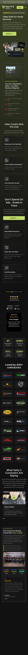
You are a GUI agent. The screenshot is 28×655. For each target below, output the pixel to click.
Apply (19, 7)
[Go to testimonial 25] (14, 519)
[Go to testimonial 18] (20, 518)
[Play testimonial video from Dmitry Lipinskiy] (14, 498)
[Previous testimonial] (3, 502)
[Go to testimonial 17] (19, 518)
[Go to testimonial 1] (3, 518)
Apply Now (8, 33)
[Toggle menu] (25, 7)
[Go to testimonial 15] (17, 518)
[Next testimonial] (24, 502)
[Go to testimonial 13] (15, 518)
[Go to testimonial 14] (16, 518)
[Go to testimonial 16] (18, 518)
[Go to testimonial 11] (13, 518)
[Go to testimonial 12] (14, 518)
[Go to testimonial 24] (13, 519)
